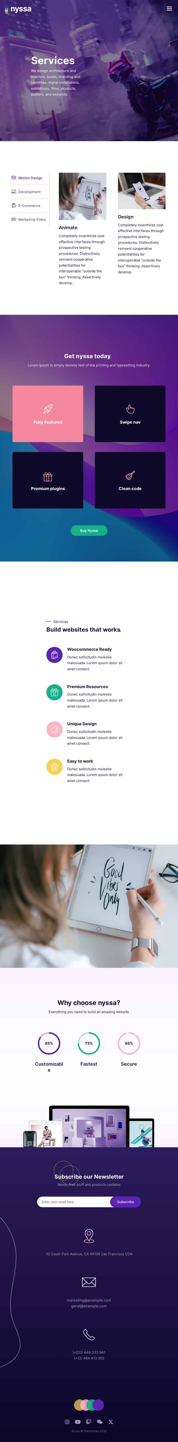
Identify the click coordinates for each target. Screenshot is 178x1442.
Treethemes (91, 1431)
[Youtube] (77, 1423)
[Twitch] (88, 1423)
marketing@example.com (89, 1300)
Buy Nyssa (89, 530)
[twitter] (110, 1424)
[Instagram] (67, 1423)
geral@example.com (89, 1306)
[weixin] (99, 1423)
